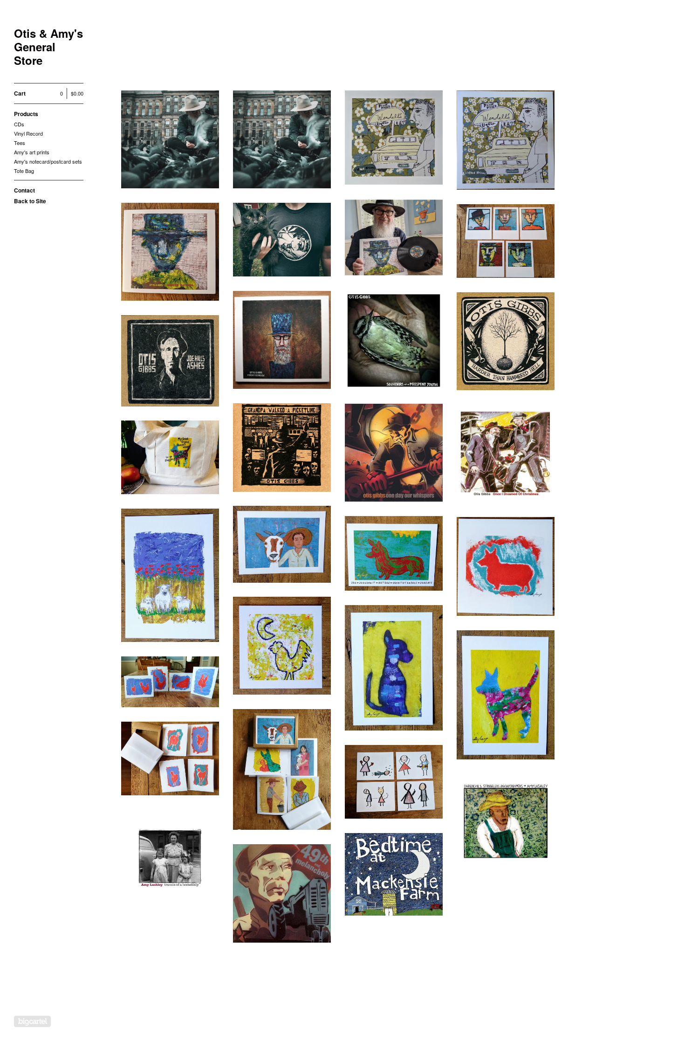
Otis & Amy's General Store (48, 47)
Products (26, 114)
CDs (19, 124)
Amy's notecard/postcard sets (48, 161)
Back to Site (30, 201)
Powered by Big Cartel (32, 1021)
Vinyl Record (28, 133)
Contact (24, 190)
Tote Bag (24, 170)
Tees (19, 142)
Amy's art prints (31, 152)
